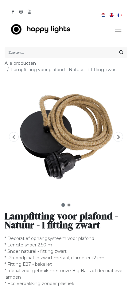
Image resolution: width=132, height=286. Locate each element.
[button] (14, 137)
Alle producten (20, 63)
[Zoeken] (121, 52)
